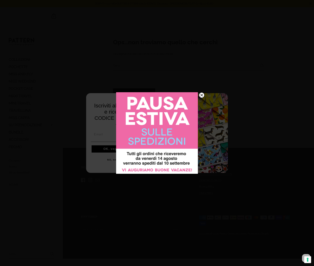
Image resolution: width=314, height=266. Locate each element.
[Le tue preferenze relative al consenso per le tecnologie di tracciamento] (307, 259)
